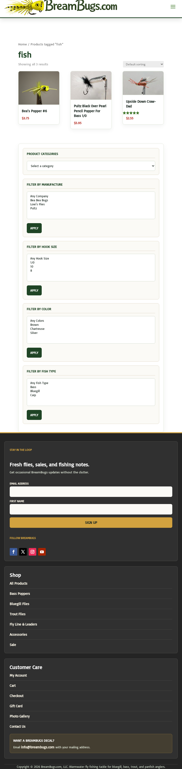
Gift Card (16, 706)
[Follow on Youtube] (42, 552)
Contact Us (18, 726)
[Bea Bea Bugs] (91, 200)
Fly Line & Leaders (23, 624)
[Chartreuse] (91, 329)
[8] (91, 271)
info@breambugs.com (38, 747)
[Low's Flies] (91, 204)
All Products (18, 583)
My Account (18, 675)
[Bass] (91, 387)
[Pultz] (91, 208)
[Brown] (91, 325)
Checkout (16, 695)
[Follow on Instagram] (32, 552)
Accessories (18, 634)
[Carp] (91, 395)
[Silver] (91, 333)
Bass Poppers (20, 593)
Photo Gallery (20, 716)
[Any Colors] (91, 321)
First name (17, 501)
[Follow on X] (23, 552)
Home (22, 44)
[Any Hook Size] (91, 258)
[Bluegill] (91, 391)
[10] (91, 266)
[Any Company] (91, 196)
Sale (13, 644)
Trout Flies (18, 614)
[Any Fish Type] (91, 383)
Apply (34, 228)
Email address (19, 483)
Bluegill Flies (19, 603)
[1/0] (91, 262)
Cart (13, 685)
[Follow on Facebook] (13, 552)
